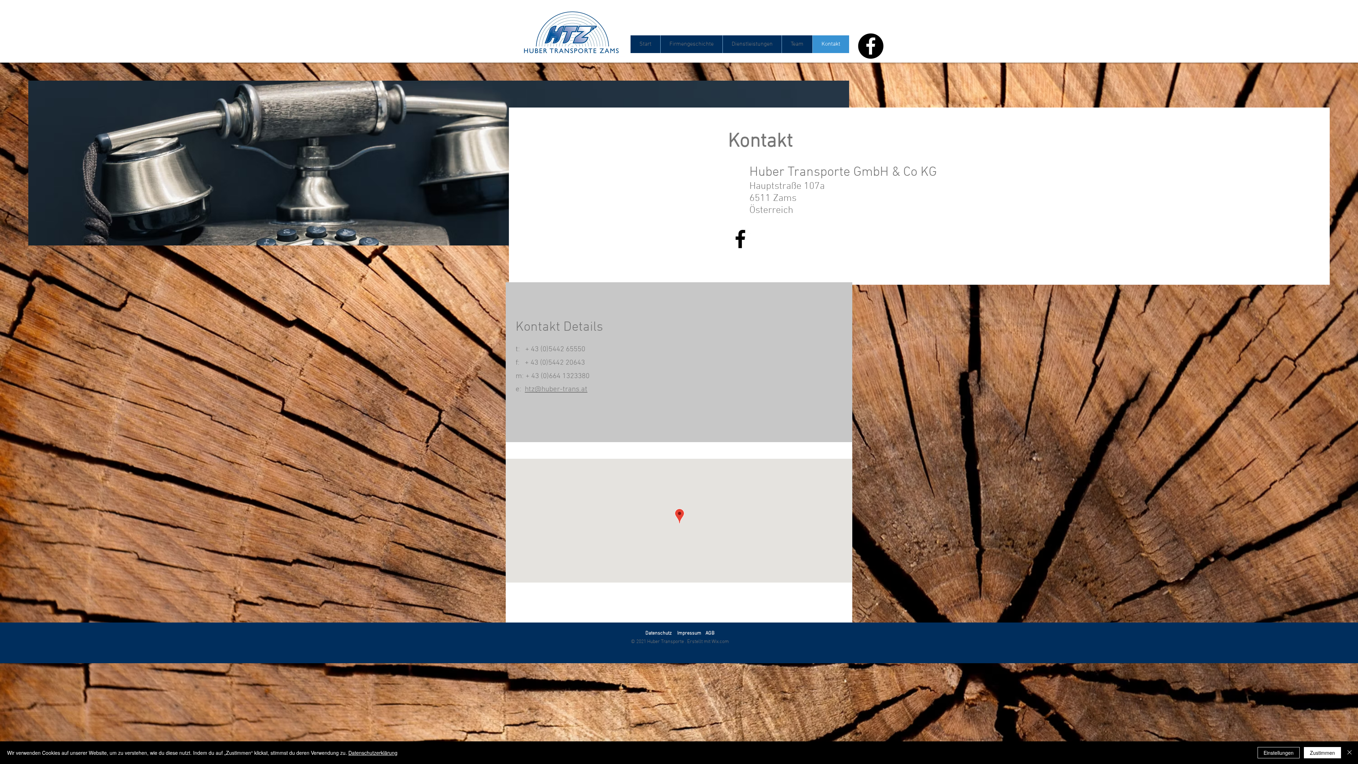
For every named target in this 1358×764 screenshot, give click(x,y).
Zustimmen (1322, 752)
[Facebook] (870, 46)
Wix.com (720, 642)
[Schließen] (1349, 752)
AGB (710, 633)
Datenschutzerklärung (372, 752)
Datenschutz (658, 633)
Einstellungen (1279, 752)
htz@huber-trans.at (556, 389)
